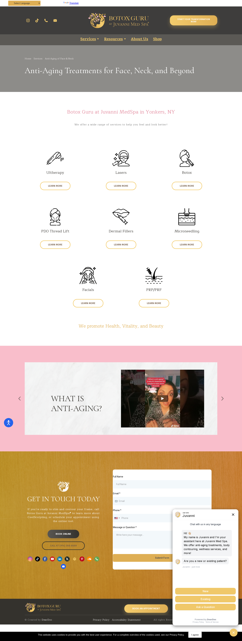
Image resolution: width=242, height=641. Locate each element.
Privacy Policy (101, 620)
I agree (195, 634)
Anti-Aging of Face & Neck (59, 59)
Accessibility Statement (126, 620)
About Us (139, 39)
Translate (74, 3)
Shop (157, 39)
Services (38, 59)
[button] (28, 20)
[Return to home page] (126, 20)
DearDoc (46, 620)
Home (28, 59)
